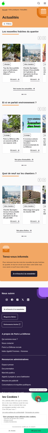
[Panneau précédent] (39, 38)
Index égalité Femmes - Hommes (15, 351)
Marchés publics (8, 373)
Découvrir (13, 79)
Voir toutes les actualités (22, 88)
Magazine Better (10, 317)
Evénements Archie (11, 324)
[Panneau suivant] (44, 38)
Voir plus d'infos (22, 230)
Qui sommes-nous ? (10, 339)
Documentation (8, 369)
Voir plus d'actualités (23, 159)
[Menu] (45, 3)
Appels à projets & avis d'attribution (16, 377)
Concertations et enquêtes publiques (16, 385)
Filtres (8, 24)
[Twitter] (6, 299)
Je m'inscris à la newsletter (24, 274)
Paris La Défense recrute (11, 347)
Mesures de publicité (10, 381)
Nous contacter (8, 343)
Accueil (4, 10)
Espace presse (8, 365)
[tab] (22, 94)
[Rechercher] (38, 3)
